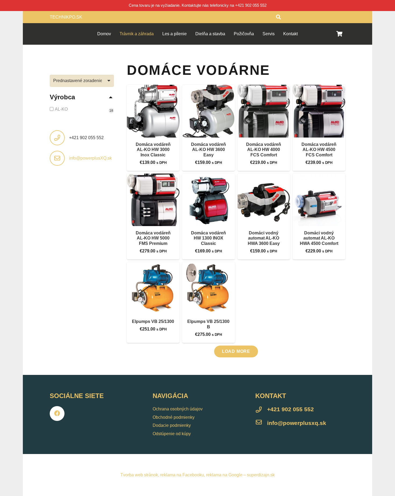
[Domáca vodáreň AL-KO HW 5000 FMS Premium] (153, 200)
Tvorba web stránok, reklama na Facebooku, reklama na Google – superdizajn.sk (197, 475)
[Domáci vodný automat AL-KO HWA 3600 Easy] (264, 200)
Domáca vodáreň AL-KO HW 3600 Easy (208, 149)
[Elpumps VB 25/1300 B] (208, 288)
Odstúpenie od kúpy (172, 433)
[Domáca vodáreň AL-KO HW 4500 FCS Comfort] (319, 111)
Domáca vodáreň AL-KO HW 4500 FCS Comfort (318, 149)
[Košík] (339, 34)
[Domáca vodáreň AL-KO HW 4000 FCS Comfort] (264, 111)
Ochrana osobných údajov (178, 409)
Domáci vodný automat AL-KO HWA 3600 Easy (264, 238)
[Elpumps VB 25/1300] (153, 288)
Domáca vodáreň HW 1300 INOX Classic (208, 238)
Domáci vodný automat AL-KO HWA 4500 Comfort (319, 238)
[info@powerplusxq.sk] (261, 423)
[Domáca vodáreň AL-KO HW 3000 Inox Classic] (153, 111)
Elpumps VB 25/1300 (153, 321)
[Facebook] (57, 413)
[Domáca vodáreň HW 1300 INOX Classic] (208, 200)
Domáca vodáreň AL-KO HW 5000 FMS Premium (153, 238)
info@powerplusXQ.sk (90, 158)
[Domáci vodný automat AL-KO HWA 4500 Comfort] (319, 200)
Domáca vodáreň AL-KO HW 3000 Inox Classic (153, 149)
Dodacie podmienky (172, 425)
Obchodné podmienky (174, 417)
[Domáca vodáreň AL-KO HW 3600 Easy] (208, 111)
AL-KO (61, 109)
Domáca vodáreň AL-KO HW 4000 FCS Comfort (263, 149)
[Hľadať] (278, 17)
